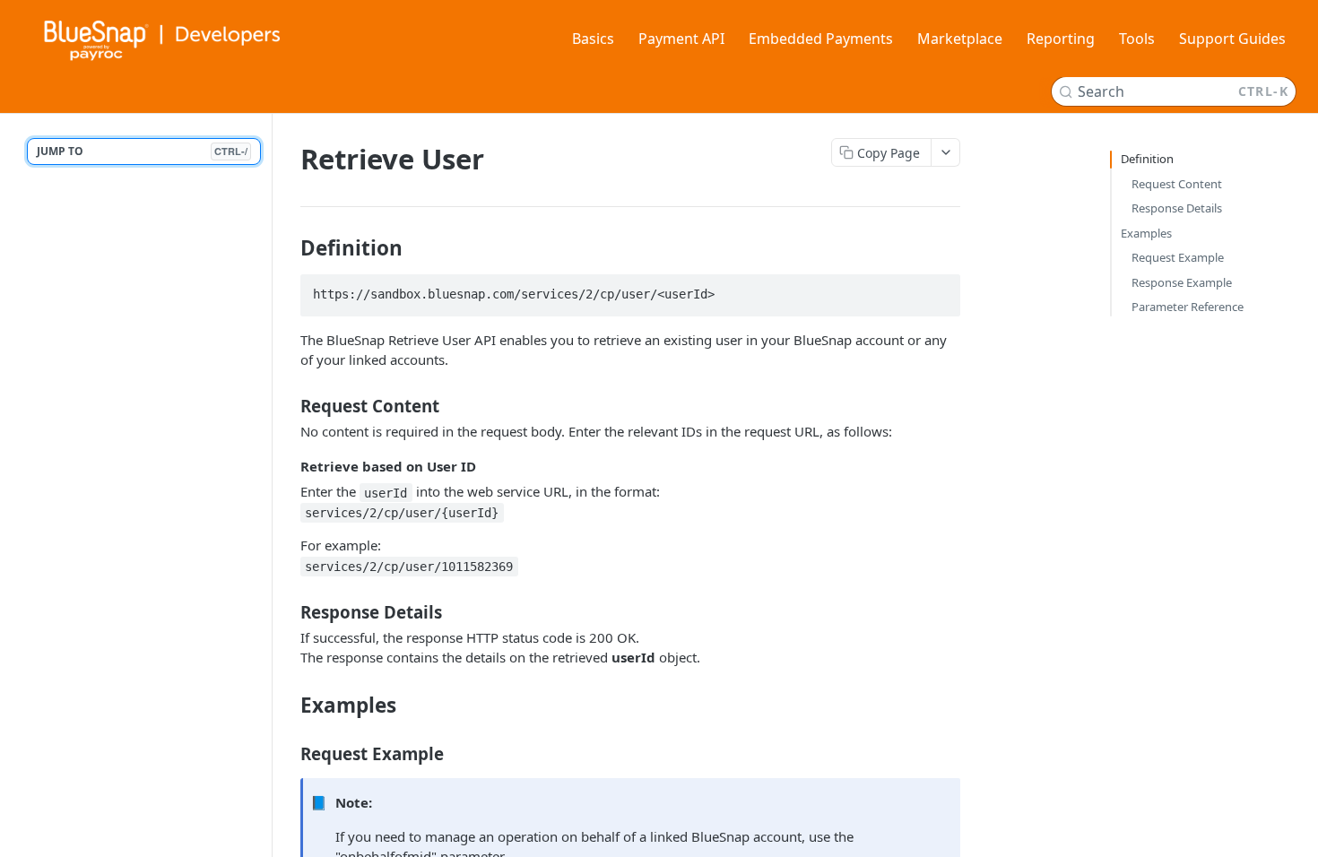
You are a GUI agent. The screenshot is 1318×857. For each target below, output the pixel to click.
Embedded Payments (821, 38)
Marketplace (959, 38)
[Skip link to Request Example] (288, 754)
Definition (1147, 159)
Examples (1146, 233)
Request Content (1177, 184)
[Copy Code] (938, 290)
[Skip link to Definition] (288, 248)
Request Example (1178, 257)
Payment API (681, 38)
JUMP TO (142, 151)
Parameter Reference (1188, 307)
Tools (1137, 38)
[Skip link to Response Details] (288, 612)
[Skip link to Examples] (288, 705)
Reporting (1061, 38)
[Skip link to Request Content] (288, 406)
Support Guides (1232, 38)
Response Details (1177, 208)
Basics (593, 38)
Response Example (1182, 282)
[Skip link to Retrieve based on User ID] (288, 466)
